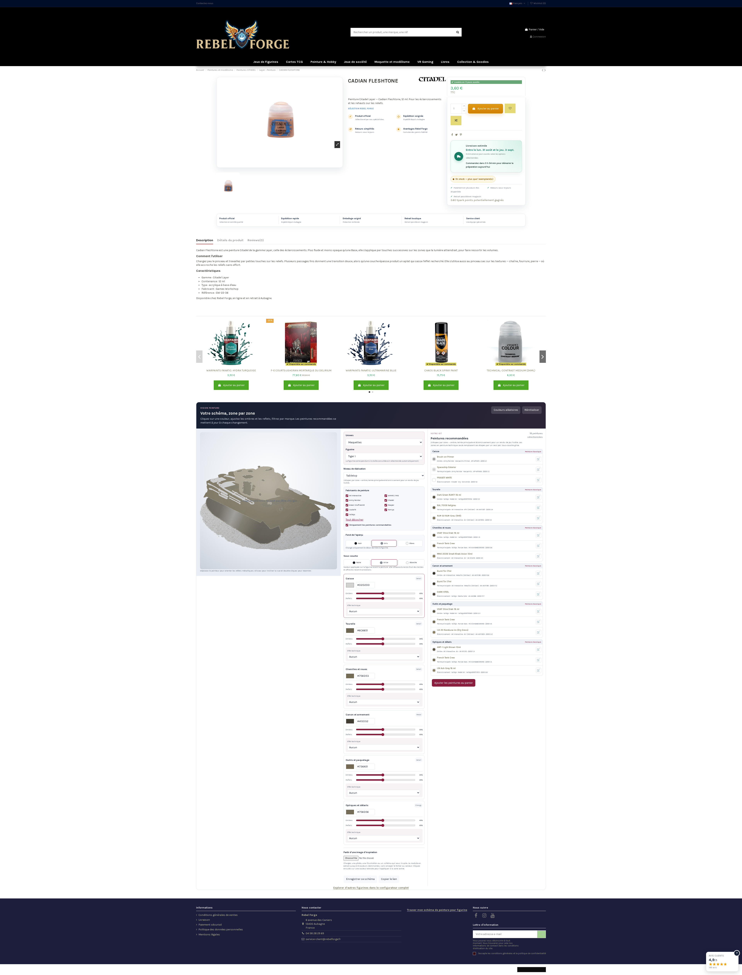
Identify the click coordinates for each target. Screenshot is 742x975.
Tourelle (350, 623)
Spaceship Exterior (446, 467)
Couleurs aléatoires (506, 410)
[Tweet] (456, 134)
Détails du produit (230, 240)
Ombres (384, 593)
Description (204, 240)
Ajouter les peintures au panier (453, 682)
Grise (386, 562)
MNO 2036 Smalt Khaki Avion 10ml (454, 554)
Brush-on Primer (445, 457)
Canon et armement (357, 714)
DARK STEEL (443, 592)
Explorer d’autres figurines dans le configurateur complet (371, 887)
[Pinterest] (461, 134)
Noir (360, 543)
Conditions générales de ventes (218, 915)
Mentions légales (209, 934)
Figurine (350, 449)
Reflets (384, 598)
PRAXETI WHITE (444, 477)
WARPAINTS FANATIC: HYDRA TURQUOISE (231, 370)
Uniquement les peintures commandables (370, 525)
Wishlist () (539, 3)
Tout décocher (354, 519)
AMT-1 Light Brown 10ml (449, 647)
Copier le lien (389, 879)
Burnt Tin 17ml (444, 571)
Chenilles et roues (356, 669)
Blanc (411, 543)
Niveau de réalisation (355, 468)
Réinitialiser (531, 410)
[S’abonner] (541, 934)
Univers (350, 435)
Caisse (350, 578)
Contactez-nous (204, 3)
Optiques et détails (357, 805)
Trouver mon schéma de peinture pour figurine (437, 910)
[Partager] (452, 134)
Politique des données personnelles (220, 929)
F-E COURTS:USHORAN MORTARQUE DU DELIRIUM (301, 370)
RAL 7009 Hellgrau (446, 505)
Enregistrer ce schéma (360, 879)
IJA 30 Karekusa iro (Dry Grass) (452, 630)
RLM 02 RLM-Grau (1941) (449, 516)
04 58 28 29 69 (315, 933)
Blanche (413, 562)
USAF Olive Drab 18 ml (448, 533)
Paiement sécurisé (210, 924)
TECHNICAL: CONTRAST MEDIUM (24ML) (511, 370)
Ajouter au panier (488, 108)
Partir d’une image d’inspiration (360, 852)
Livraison (204, 919)
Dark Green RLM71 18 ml (449, 495)
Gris (386, 543)
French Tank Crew (446, 543)
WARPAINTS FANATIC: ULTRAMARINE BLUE (371, 370)
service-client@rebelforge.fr (323, 939)
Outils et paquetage (357, 760)
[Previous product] (543, 70)
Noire (358, 562)
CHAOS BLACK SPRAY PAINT (441, 370)
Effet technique (353, 605)
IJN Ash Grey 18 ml (446, 668)
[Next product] (545, 70)
